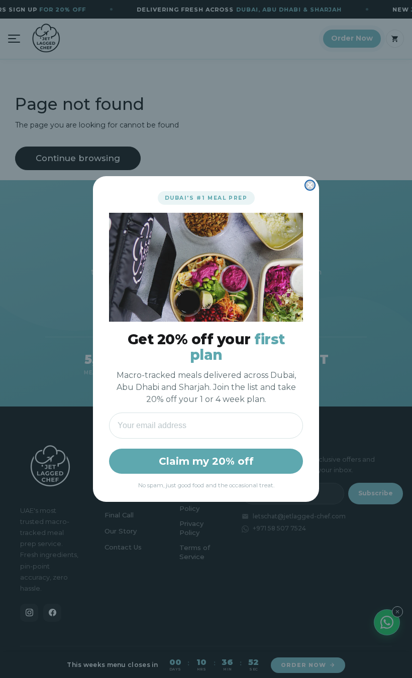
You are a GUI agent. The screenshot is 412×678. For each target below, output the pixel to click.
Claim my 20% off (206, 461)
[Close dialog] (310, 185)
